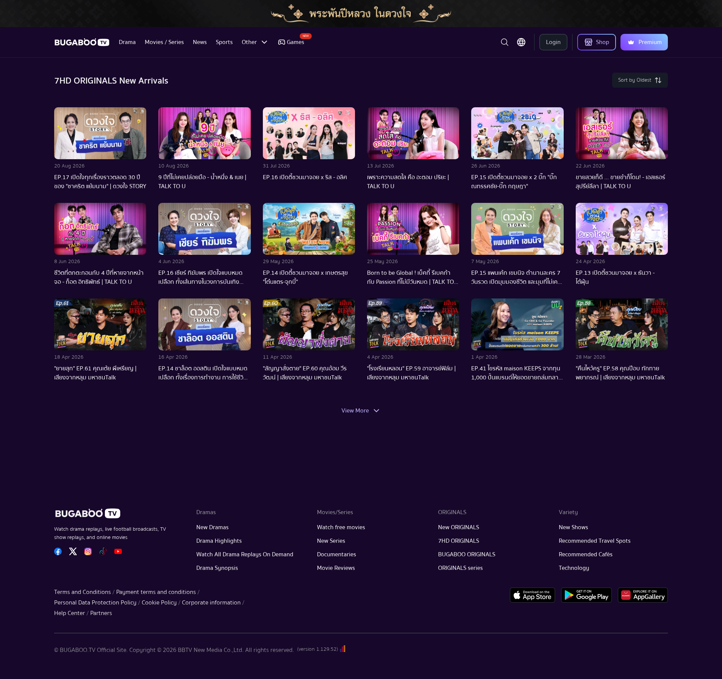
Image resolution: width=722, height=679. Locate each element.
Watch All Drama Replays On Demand (244, 554)
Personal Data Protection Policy (95, 602)
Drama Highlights (219, 540)
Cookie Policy (159, 602)
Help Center (69, 613)
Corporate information (211, 602)
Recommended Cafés (586, 554)
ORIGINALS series (460, 567)
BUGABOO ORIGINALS (466, 554)
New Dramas (212, 527)
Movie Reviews (336, 567)
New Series (331, 540)
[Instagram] (88, 551)
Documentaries (336, 554)
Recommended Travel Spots (595, 540)
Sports (224, 42)
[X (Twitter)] (73, 551)
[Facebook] (58, 551)
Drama (127, 42)
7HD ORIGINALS (458, 540)
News (200, 42)
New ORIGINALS (458, 527)
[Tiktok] (103, 551)
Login (553, 42)
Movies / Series (164, 42)
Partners (101, 613)
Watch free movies (341, 527)
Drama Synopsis (217, 567)
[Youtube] (118, 551)
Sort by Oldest (634, 80)
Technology (574, 567)
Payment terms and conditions (156, 592)
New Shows (573, 527)
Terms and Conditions (82, 592)
